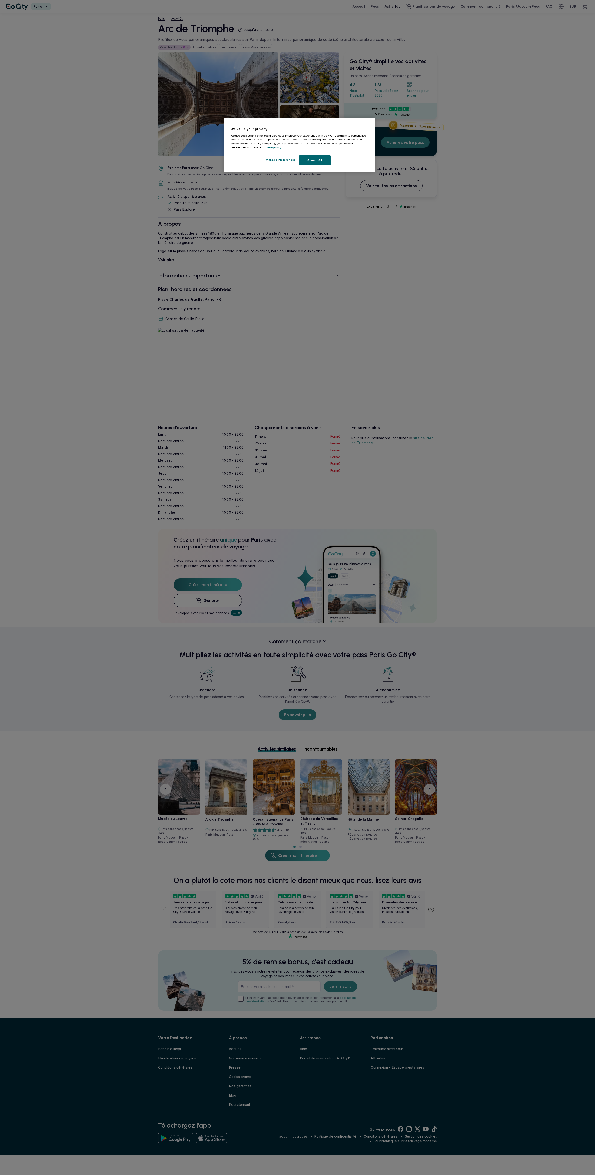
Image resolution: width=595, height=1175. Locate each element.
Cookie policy (272, 147)
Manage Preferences (281, 159)
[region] (299, 145)
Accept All (314, 160)
